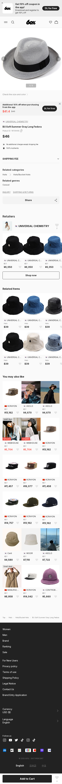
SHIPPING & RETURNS (23, 192)
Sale (5, 652)
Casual (6, 185)
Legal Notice (9, 683)
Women (6, 629)
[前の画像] (3, 58)
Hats (5, 174)
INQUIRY (6, 192)
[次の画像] (58, 58)
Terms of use (9, 672)
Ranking (7, 646)
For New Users (10, 660)
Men (5, 635)
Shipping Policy (11, 677)
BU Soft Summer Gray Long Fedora (45, 617)
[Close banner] (2, 2)
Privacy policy (10, 666)
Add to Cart (27, 778)
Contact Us (8, 689)
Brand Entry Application (15, 695)
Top (4, 617)
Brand (6, 640)
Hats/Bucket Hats (21, 174)
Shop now (31, 275)
